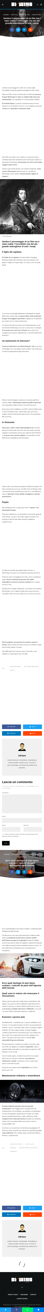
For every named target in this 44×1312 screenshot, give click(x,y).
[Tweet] (18, 29)
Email (4, 825)
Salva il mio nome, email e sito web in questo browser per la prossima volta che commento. (20, 835)
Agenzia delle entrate (17, 1144)
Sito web (26, 825)
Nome (4, 816)
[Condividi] (12, 29)
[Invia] (30, 29)
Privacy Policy (13, 1294)
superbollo (14, 1151)
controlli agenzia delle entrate (28, 1147)
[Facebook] (22, 1287)
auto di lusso (29, 1144)
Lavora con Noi (22, 1298)
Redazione (24, 1294)
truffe (13, 670)
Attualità (15, 854)
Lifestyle (14, 14)
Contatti (33, 1294)
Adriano (6, 14)
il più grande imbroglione (31, 666)
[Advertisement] (22, 63)
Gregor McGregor (16, 666)
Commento (5, 793)
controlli (13, 1147)
